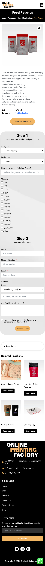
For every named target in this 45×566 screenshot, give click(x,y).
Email (3, 271)
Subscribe (22, 538)
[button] (41, 5)
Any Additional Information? (12, 303)
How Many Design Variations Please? (16, 168)
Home (3, 18)
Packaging (12, 18)
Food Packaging (25, 18)
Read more (8, 390)
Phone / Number (8, 260)
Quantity (4, 179)
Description (11, 346)
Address (4, 282)
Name (3, 249)
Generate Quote (22, 328)
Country (4, 285)
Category (5, 146)
